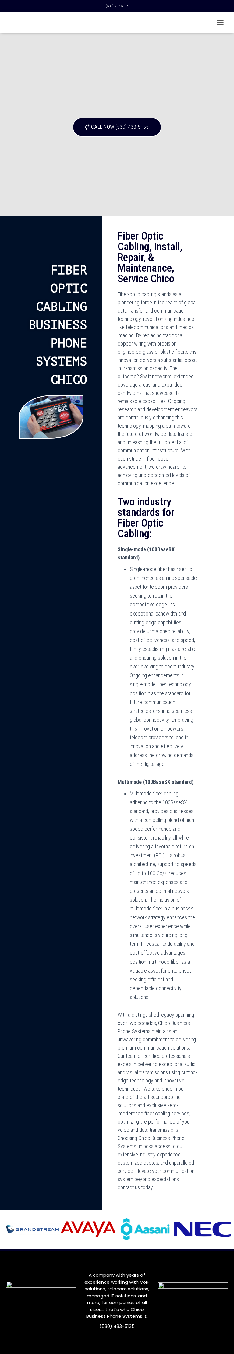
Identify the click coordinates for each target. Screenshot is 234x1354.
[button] (117, 127)
